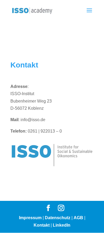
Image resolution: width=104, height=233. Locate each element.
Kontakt (42, 225)
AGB (78, 217)
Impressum (30, 217)
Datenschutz (57, 217)
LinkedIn (61, 225)
